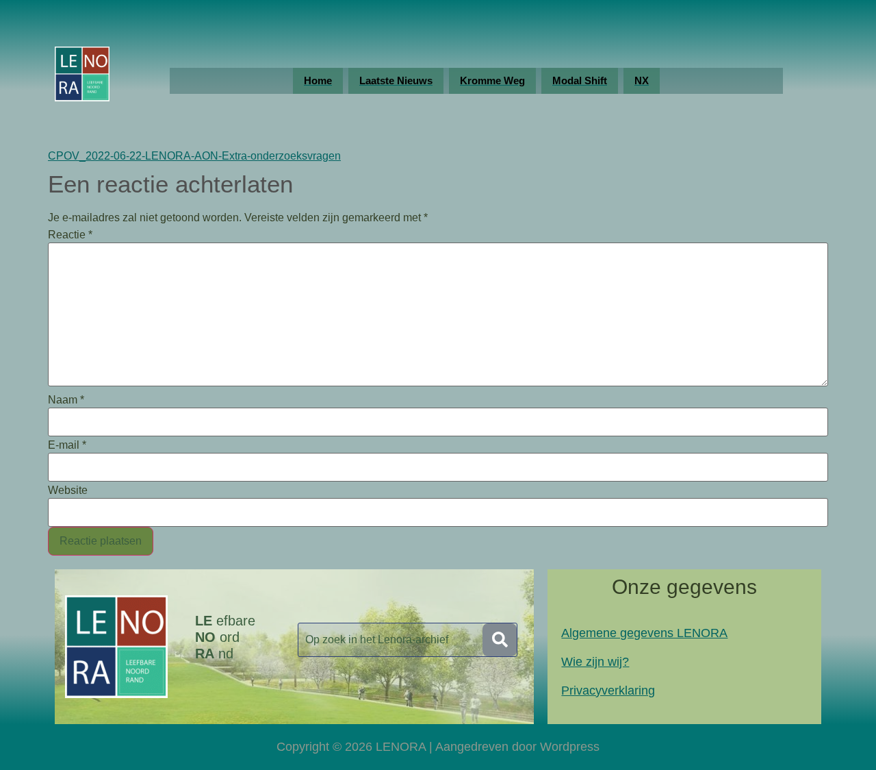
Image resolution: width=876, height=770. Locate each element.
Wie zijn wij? (595, 662)
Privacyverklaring (608, 690)
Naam (66, 400)
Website (68, 490)
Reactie (70, 234)
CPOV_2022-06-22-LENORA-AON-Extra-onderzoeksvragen (194, 156)
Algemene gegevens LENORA (644, 633)
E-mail (67, 445)
